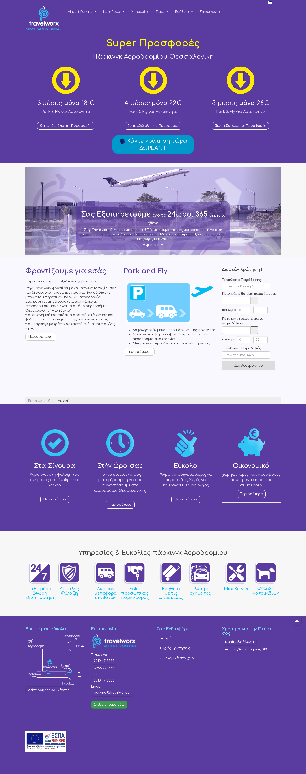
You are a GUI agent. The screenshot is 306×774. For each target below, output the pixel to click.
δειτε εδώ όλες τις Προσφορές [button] (65, 125)
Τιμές (160, 11)
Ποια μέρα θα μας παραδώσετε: (249, 293)
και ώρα (229, 310)
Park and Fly (145, 271)
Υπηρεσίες (140, 11)
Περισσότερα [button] (54, 499)
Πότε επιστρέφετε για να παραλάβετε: (243, 321)
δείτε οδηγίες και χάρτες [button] (48, 690)
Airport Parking (80, 11)
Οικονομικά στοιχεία (177, 658)
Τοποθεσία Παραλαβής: (242, 348)
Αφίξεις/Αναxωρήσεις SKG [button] (246, 649)
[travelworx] (43, 12)
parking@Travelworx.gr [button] (112, 692)
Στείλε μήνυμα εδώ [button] (109, 704)
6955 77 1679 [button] (104, 668)
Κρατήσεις (112, 11)
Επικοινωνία (210, 11)
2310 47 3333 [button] (104, 660)
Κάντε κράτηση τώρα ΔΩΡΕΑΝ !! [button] (156, 144)
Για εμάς (167, 638)
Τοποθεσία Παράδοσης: (242, 280)
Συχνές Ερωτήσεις (175, 648)
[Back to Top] (297, 621)
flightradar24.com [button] (239, 641)
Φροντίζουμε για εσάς (65, 271)
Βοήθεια (182, 11)
